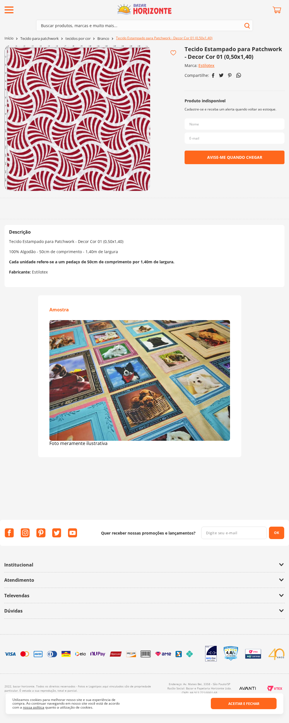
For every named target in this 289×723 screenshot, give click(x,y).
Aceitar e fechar (243, 703)
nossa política (33, 707)
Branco (103, 38)
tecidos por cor (78, 38)
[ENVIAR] (234, 157)
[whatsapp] (238, 75)
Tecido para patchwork (39, 38)
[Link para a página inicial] (9, 38)
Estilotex (206, 65)
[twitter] (221, 75)
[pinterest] (230, 75)
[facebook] (213, 75)
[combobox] (144, 25)
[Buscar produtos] (247, 25)
